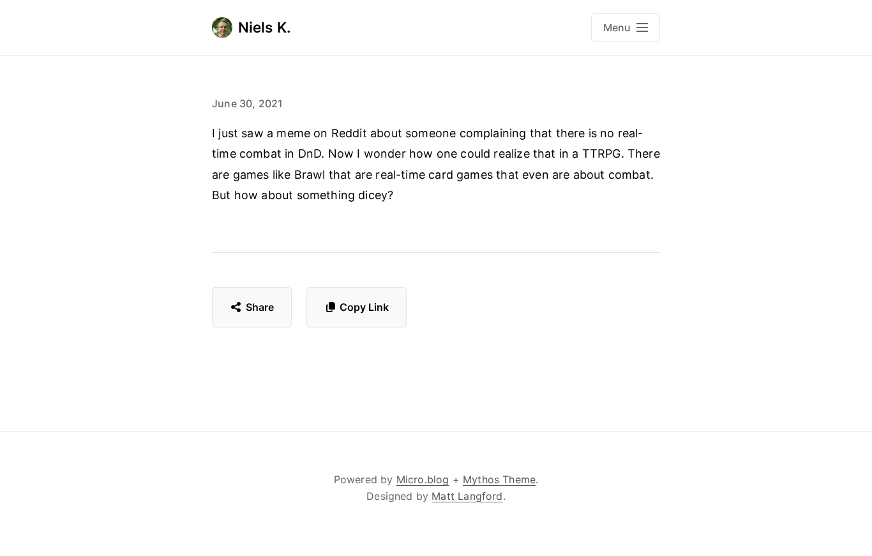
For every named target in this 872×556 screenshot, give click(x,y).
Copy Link (364, 307)
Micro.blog (422, 479)
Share (260, 307)
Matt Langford (467, 496)
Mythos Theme (499, 479)
